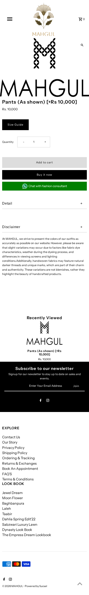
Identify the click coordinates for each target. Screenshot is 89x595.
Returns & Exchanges (19, 463)
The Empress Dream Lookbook (26, 535)
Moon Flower (12, 498)
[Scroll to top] (80, 584)
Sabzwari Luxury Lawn (19, 524)
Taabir (7, 514)
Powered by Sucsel (36, 586)
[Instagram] (47, 401)
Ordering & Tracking (18, 458)
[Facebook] (40, 401)
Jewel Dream (12, 493)
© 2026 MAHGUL (13, 586)
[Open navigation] (10, 19)
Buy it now (44, 174)
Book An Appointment (20, 468)
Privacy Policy (13, 447)
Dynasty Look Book (17, 529)
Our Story (9, 442)
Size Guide (15, 124)
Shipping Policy (14, 453)
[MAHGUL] (44, 19)
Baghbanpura (13, 503)
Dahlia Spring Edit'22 (18, 519)
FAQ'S (7, 474)
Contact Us (11, 437)
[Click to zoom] (82, 45)
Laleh (6, 508)
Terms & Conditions (18, 479)
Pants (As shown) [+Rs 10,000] (44, 352)
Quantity (8, 142)
